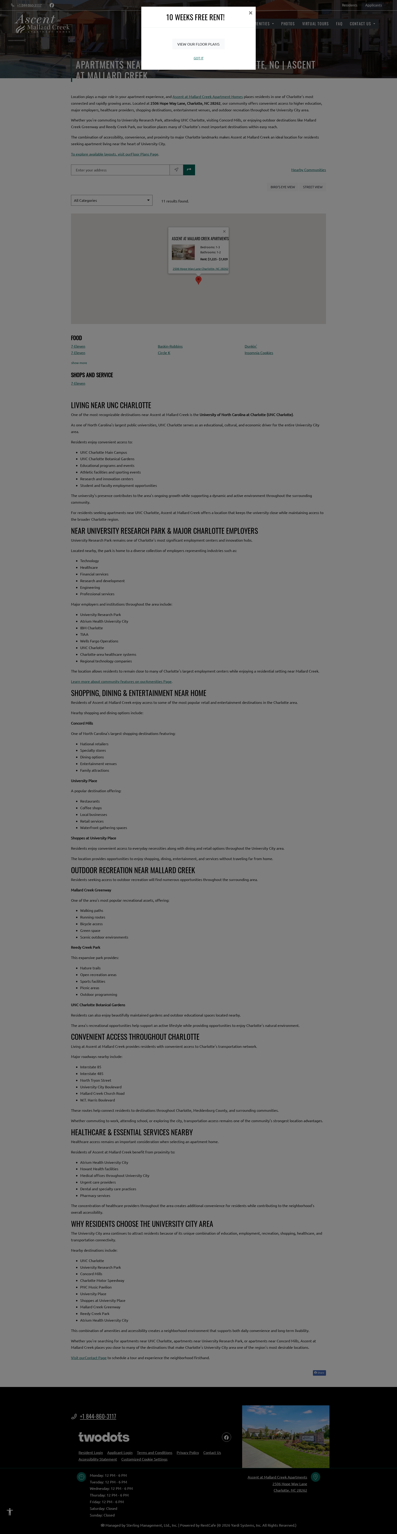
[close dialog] (250, 13)
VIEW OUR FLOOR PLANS (198, 44)
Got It (199, 58)
